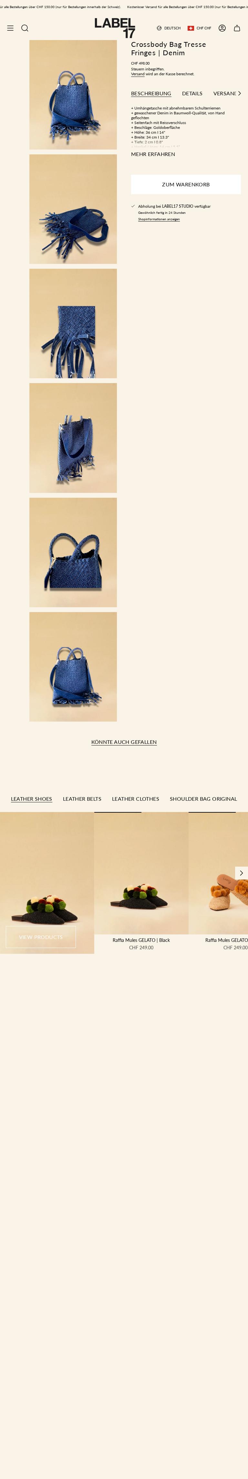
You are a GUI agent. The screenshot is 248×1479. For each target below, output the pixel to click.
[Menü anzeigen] (10, 28)
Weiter (241, 873)
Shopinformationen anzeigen (159, 219)
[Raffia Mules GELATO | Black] (141, 873)
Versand (138, 73)
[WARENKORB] (237, 28)
